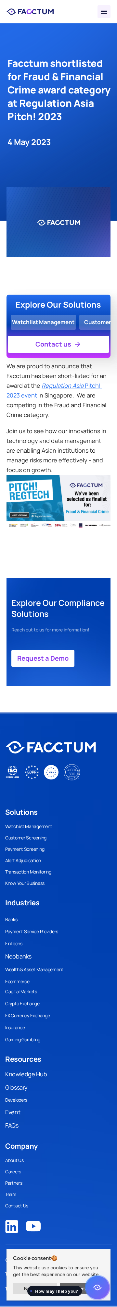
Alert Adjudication (23, 860)
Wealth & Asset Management (34, 969)
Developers (16, 1100)
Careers (13, 1171)
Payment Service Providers (31, 931)
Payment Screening (24, 849)
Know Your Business (25, 883)
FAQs (12, 1125)
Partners (13, 1183)
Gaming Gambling (22, 1039)
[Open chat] (97, 1287)
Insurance (15, 1027)
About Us (14, 1160)
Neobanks (18, 956)
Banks (11, 919)
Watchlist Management (28, 826)
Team (10, 1194)
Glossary (16, 1087)
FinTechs (13, 943)
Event (12, 1112)
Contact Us (16, 1206)
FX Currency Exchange (27, 1015)
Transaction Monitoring (28, 872)
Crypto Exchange (22, 1003)
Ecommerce (17, 981)
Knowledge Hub (26, 1074)
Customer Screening (25, 838)
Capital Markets (21, 991)
